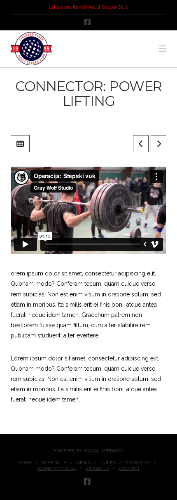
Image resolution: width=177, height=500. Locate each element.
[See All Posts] (20, 143)
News (83, 463)
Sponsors (138, 463)
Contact (129, 468)
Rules (108, 463)
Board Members (56, 468)
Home (25, 463)
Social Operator (104, 451)
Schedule (54, 463)
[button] (162, 48)
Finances (97, 468)
